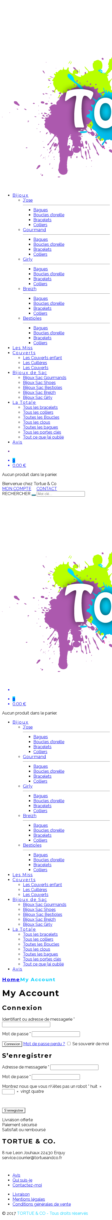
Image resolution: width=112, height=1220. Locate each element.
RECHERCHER (16, 493)
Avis (17, 442)
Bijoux (21, 195)
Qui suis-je (22, 1180)
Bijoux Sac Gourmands (44, 377)
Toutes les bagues (40, 427)
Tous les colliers (38, 412)
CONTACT (46, 488)
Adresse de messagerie (25, 1067)
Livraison (21, 1194)
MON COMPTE (16, 488)
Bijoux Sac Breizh (39, 392)
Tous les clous (36, 422)
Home (11, 980)
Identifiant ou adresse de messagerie (38, 1019)
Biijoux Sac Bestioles (42, 387)
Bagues (40, 209)
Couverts (24, 352)
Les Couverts (35, 367)
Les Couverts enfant (42, 357)
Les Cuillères (35, 362)
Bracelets (42, 219)
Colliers (40, 224)
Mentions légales (29, 1199)
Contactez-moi (27, 1185)
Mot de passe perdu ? (44, 1043)
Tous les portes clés (42, 432)
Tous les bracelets (40, 407)
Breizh (29, 288)
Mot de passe (16, 1033)
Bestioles (32, 318)
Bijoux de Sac (30, 372)
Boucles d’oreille (48, 214)
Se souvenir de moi (90, 1043)
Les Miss (23, 347)
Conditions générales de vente (42, 1204)
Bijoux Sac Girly (37, 397)
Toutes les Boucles (41, 417)
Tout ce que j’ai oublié (43, 437)
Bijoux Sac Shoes (39, 382)
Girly (28, 259)
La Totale (24, 402)
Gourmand (34, 229)
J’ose (28, 200)
